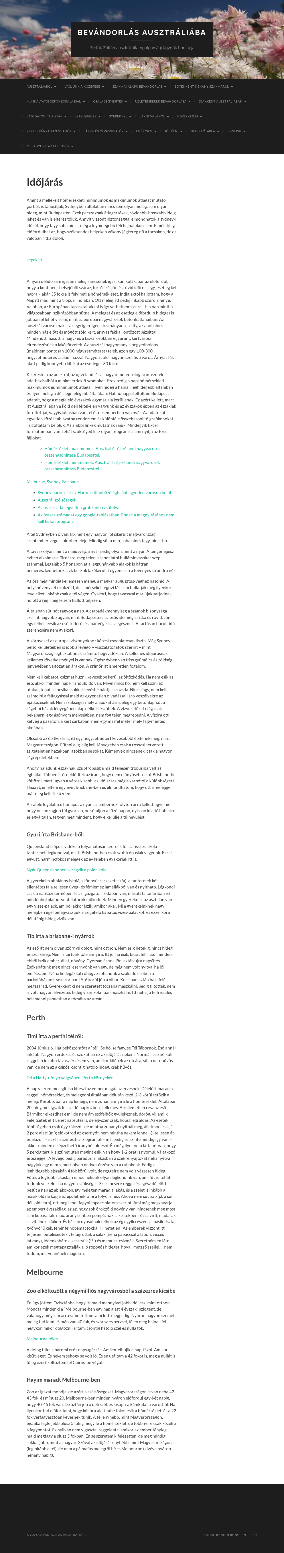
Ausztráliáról (39, 86)
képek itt (35, 259)
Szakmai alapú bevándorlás (137, 86)
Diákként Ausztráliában (221, 101)
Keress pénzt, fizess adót (49, 131)
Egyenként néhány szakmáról (202, 86)
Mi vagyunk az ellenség (48, 146)
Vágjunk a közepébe (82, 86)
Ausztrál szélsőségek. (57, 499)
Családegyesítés (108, 101)
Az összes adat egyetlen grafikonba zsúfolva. (79, 507)
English (234, 131)
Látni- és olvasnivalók (104, 131)
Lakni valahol (152, 116)
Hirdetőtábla (203, 131)
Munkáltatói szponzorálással (54, 101)
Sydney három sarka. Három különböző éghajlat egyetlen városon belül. (105, 492)
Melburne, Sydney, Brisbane (53, 481)
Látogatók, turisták (45, 116)
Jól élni (172, 131)
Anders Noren (233, 1535)
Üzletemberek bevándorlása (161, 101)
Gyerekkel (118, 116)
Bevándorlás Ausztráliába (142, 32)
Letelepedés (86, 116)
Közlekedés (187, 116)
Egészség (144, 131)
